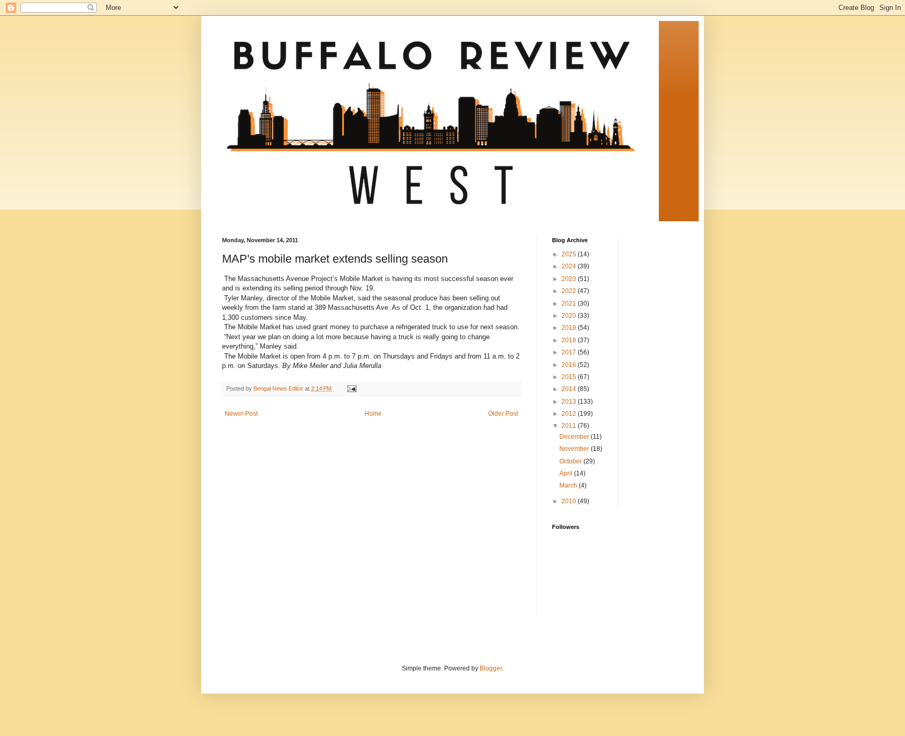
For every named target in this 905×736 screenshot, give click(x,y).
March (569, 485)
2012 (569, 413)
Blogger (491, 668)
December (575, 436)
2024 (569, 266)
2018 (569, 340)
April (566, 473)
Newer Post (241, 413)
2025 (569, 254)
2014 (569, 389)
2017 (569, 352)
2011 (569, 425)
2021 (569, 303)
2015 (569, 377)
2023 (569, 279)
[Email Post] (351, 388)
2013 (569, 401)
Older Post (503, 413)
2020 (569, 315)
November (575, 448)
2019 (569, 327)
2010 (569, 501)
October (571, 461)
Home (373, 413)
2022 (569, 291)
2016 (569, 365)
